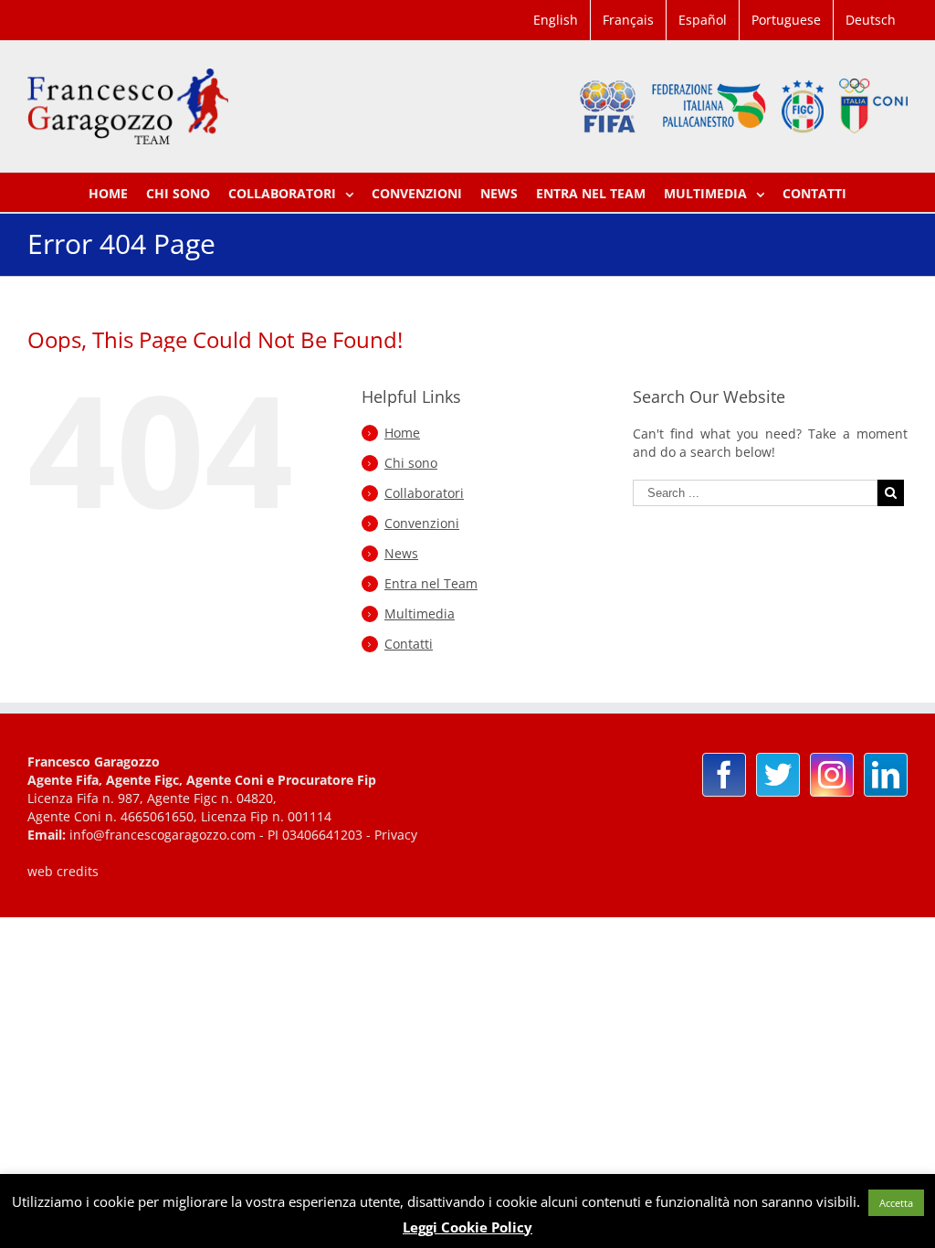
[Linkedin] (886, 775)
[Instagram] (832, 775)
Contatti (408, 643)
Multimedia (419, 613)
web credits (63, 871)
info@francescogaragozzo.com (162, 834)
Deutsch (871, 19)
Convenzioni (421, 523)
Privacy (395, 834)
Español (702, 19)
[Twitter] (778, 775)
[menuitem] (555, 20)
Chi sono (410, 462)
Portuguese (786, 19)
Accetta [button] (896, 1203)
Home (402, 432)
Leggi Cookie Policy (467, 1227)
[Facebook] (724, 775)
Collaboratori (424, 493)
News (401, 553)
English (555, 19)
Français (628, 19)
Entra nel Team (431, 583)
